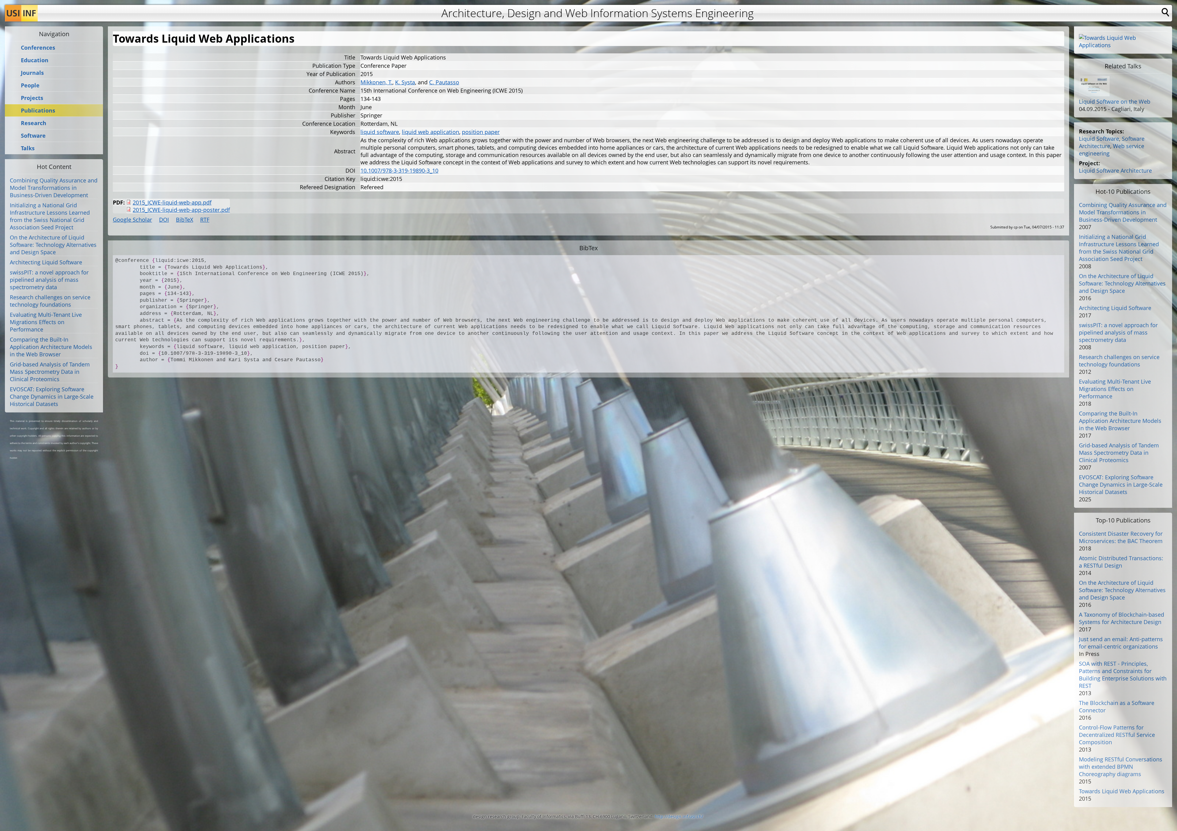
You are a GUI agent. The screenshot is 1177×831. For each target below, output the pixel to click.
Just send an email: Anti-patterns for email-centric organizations (1121, 642)
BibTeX (184, 219)
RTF (204, 219)
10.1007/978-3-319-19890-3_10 (399, 170)
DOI (164, 219)
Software (33, 136)
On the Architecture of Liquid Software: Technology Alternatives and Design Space (53, 245)
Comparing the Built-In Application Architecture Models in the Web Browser (51, 347)
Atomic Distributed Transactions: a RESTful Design (1121, 561)
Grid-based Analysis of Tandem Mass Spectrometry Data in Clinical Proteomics (50, 372)
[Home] (21, 13)
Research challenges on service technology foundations (50, 300)
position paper (481, 132)
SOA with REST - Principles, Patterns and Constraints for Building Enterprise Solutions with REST (1123, 674)
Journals (32, 73)
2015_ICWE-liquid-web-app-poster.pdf (181, 209)
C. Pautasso (444, 82)
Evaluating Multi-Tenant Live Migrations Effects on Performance (46, 322)
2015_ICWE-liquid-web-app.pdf (172, 202)
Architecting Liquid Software (46, 262)
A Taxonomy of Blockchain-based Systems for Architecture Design (1121, 618)
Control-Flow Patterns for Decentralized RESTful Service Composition (1117, 735)
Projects (32, 98)
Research (33, 123)
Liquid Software (1099, 138)
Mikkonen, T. (376, 82)
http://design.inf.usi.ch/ (679, 816)
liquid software (379, 132)
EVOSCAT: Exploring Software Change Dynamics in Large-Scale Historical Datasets (51, 396)
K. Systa (405, 82)
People (30, 85)
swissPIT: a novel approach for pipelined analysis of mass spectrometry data (49, 280)
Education (34, 60)
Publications (38, 110)
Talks (28, 148)
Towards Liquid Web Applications (1121, 791)
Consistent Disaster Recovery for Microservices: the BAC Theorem (1121, 537)
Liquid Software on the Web (1114, 101)
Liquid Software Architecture (1115, 170)
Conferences (38, 48)
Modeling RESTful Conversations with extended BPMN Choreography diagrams (1120, 767)
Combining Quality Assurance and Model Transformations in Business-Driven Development (53, 188)
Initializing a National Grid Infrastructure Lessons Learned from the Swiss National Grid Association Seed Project (50, 216)
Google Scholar (132, 219)
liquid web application (430, 132)
